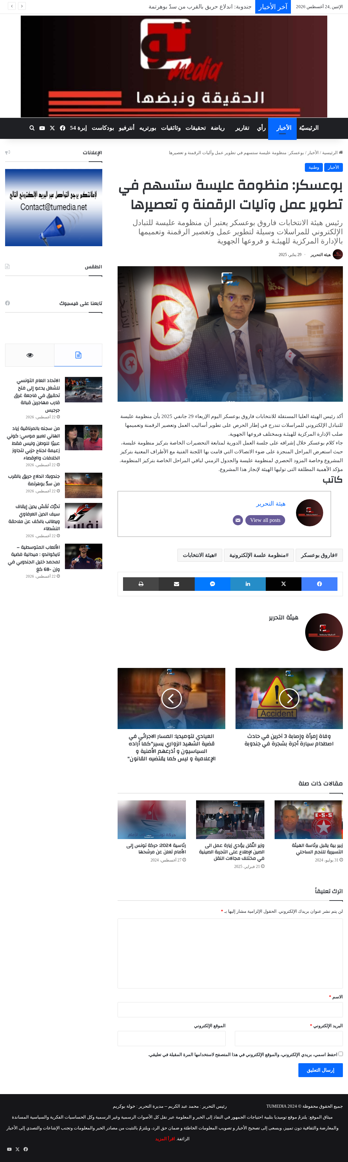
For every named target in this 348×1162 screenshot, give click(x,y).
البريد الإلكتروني (326, 1025)
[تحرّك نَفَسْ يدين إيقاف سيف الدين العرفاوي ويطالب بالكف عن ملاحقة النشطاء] (83, 515)
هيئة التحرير (321, 254)
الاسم (336, 996)
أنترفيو (127, 128)
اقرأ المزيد (165, 1138)
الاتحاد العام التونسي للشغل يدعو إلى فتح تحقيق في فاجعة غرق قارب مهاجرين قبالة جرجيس (37, 395)
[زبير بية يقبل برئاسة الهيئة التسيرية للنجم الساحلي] (309, 819)
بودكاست (103, 128)
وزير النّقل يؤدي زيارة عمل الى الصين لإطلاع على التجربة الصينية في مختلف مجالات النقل (231, 852)
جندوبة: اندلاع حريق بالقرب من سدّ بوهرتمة (34, 480)
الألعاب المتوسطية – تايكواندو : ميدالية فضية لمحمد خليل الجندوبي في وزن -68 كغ (34, 558)
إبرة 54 (78, 128)
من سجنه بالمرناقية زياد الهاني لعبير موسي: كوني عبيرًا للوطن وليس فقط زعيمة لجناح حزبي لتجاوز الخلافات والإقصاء (33, 443)
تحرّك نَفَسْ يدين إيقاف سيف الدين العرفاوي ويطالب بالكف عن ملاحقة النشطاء (34, 517)
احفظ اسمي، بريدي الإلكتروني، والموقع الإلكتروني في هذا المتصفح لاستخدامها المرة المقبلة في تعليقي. (242, 1054)
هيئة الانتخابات (198, 555)
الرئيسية (330, 152)
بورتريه (147, 128)
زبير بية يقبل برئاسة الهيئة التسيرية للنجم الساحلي (317, 848)
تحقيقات (196, 128)
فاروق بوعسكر (318, 555)
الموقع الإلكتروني (210, 1025)
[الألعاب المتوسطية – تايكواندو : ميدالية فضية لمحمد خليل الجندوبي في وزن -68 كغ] (83, 556)
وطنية (314, 167)
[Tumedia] (174, 66)
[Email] (238, 520)
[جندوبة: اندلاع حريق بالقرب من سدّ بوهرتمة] (83, 485)
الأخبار (284, 128)
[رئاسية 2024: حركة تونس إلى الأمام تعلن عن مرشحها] (152, 819)
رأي (261, 128)
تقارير (242, 128)
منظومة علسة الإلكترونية (257, 555)
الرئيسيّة (309, 128)
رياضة (218, 128)
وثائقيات (171, 128)
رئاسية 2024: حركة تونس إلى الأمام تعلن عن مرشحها (156, 848)
